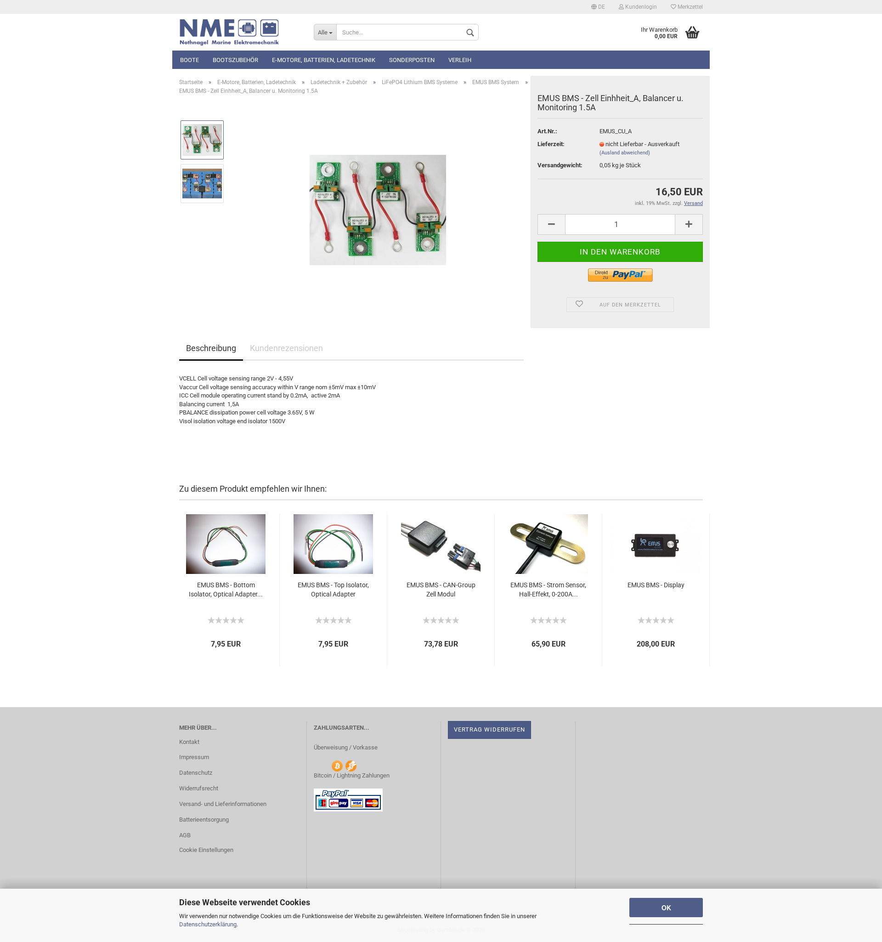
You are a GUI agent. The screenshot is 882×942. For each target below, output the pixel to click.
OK (666, 907)
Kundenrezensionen (286, 348)
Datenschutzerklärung (208, 924)
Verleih (459, 60)
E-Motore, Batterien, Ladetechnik (323, 60)
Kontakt (189, 741)
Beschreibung (211, 348)
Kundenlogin (640, 7)
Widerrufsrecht (198, 788)
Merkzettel (689, 7)
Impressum (194, 757)
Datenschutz (195, 772)
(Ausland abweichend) (624, 153)
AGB (185, 835)
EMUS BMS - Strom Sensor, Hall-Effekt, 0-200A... (548, 589)
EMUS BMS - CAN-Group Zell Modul (441, 589)
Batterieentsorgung (204, 819)
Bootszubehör (235, 60)
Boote (189, 60)
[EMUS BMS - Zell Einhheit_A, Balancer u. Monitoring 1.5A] (378, 205)
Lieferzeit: (551, 144)
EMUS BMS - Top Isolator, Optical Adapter (333, 589)
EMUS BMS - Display (656, 585)
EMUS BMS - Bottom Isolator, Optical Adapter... (226, 589)
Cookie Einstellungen (206, 849)
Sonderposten (412, 60)
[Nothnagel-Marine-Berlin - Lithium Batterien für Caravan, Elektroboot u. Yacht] (239, 32)
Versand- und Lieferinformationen (222, 803)
